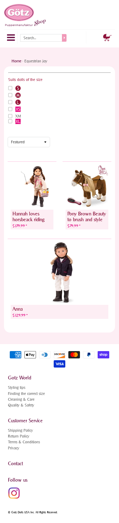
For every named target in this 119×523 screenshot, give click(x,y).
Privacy (13, 448)
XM (18, 116)
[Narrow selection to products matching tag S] (18, 88)
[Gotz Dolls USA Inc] (25, 15)
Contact (15, 463)
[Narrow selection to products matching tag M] (18, 95)
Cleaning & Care (21, 399)
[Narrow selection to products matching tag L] (18, 102)
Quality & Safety (21, 405)
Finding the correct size (26, 393)
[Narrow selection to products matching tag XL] (18, 121)
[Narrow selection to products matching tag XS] (18, 109)
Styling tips (16, 387)
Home (16, 61)
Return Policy (18, 436)
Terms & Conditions (24, 442)
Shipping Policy (20, 430)
